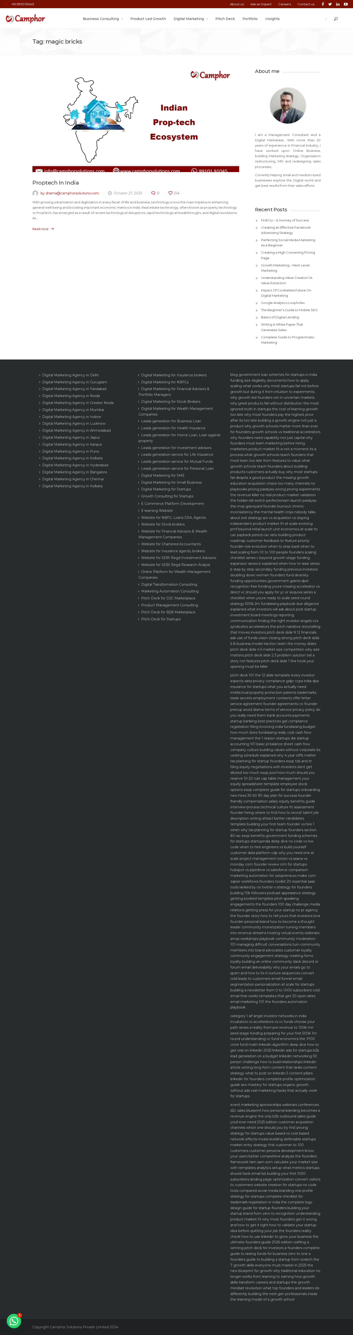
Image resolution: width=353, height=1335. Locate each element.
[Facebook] (323, 4)
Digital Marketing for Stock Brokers (170, 401)
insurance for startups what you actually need (268, 687)
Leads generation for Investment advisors (176, 448)
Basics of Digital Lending (280, 317)
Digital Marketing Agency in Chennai (73, 479)
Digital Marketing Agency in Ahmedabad (76, 430)
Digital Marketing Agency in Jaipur (71, 437)
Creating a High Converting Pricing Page (288, 255)
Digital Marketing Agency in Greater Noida (78, 403)
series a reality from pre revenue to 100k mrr (276, 1027)
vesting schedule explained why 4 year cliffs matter (273, 755)
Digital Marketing (189, 19)
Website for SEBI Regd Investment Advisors (178, 558)
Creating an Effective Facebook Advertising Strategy (286, 230)
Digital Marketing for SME (163, 475)
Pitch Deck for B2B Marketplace (168, 612)
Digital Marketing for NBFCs (165, 382)
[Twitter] (330, 4)
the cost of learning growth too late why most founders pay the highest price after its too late (274, 415)
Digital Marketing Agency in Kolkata (72, 458)
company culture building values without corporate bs (275, 750)
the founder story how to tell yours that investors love (275, 916)
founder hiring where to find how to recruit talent (271, 812)
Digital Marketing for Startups (166, 489)
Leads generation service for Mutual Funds (177, 461)
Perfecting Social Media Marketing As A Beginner (288, 242)
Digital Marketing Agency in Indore (71, 417)
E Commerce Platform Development (172, 503)
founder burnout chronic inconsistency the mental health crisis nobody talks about (273, 512)
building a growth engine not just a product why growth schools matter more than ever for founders (274, 426)
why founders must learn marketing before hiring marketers (271, 443)
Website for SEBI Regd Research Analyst (175, 565)
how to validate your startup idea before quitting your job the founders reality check (273, 1231)
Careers (284, 4)
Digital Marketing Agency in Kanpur (72, 444)
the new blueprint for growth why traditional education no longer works (275, 1271)
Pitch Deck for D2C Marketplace (168, 598)
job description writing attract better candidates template (274, 818)
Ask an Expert (261, 4)
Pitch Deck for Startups (161, 619)
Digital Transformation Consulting (169, 584)
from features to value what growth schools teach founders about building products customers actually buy (270, 466)
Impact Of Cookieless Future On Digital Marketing (286, 292)
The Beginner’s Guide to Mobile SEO (289, 310)
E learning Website (157, 510)
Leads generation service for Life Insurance (177, 454)
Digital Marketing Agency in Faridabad (74, 389)
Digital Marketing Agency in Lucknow (73, 423)
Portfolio (250, 19)
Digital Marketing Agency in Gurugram (74, 382)
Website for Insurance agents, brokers (173, 551)
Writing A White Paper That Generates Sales (282, 327)
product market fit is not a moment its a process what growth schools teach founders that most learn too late (273, 455)
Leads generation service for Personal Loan (177, 468)
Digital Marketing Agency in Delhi (70, 375)
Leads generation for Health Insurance (173, 428)
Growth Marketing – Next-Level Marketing (285, 267)
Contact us (306, 4)
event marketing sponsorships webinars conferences (274, 1105)
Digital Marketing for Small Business (171, 482)
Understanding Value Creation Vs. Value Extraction (287, 280)
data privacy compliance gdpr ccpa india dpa (281, 681)
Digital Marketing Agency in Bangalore (74, 472)
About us (237, 4)
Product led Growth (148, 19)
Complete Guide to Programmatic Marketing (288, 339)
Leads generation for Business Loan (171, 421)
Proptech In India (55, 182)
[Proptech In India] (135, 120)
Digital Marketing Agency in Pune (70, 451)
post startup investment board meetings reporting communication (273, 615)
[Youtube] (345, 4)
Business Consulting (101, 19)
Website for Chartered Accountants (171, 544)
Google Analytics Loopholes (282, 303)
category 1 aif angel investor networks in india (268, 1016)
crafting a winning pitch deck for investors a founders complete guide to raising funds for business (275, 1248)
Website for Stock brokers (163, 524)
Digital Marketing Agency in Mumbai (73, 410)
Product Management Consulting (169, 605)
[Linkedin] (338, 4)
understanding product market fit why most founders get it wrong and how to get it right (275, 1219)
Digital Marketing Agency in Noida (71, 396)
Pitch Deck (225, 19)
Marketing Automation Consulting (170, 591)
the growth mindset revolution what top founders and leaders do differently (274, 1288)
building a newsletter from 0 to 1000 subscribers (271, 990)
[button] (14, 1321)
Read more (40, 229)
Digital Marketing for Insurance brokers (174, 375)
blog (234, 374)
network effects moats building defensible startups (273, 1139)
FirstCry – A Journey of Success (285, 220)
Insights (272, 19)
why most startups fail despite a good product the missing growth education (273, 478)
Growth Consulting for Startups (167, 496)
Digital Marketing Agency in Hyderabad (75, 465)
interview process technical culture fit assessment (272, 807)
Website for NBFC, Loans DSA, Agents (173, 517)
